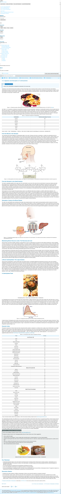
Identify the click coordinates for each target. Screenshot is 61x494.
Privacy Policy (20, 492)
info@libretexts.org (50, 492)
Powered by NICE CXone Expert (16, 490)
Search (3, 76)
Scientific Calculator (5, 52)
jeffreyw (52, 107)
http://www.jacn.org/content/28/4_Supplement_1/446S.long (23, 332)
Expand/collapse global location (58, 77)
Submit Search (3, 19)
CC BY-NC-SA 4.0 (23, 480)
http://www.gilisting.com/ (26, 432)
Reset (2, 26)
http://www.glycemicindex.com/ (42, 416)
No (16, 486)
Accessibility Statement (32, 492)
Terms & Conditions (25, 492)
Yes (12, 486)
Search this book (2, 16)
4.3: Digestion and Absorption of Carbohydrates (9, 480)
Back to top (3, 483)
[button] (3, 59)
